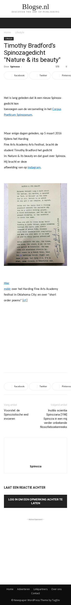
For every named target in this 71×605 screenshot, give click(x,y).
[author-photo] (35, 460)
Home (7, 32)
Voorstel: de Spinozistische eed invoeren (16, 414)
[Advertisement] (35, 340)
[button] (65, 23)
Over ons (56, 589)
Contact (35, 593)
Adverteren (23, 589)
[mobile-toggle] (6, 23)
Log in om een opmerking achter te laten (35, 501)
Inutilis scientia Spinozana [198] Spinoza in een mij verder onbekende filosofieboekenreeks (53, 419)
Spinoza (15, 66)
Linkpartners (41, 589)
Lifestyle (19, 32)
